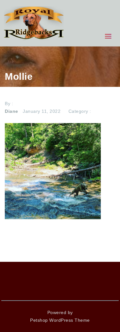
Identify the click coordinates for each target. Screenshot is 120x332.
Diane (11, 111)
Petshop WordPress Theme (60, 320)
